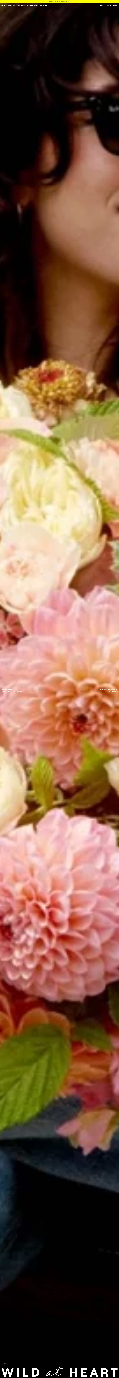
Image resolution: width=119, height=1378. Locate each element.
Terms (35, 702)
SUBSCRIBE (41, 706)
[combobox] (29, 693)
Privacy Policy (29, 702)
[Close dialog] (93, 663)
